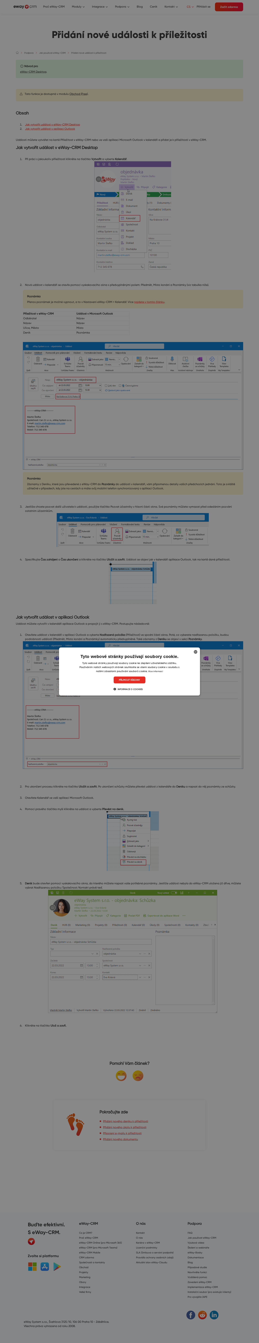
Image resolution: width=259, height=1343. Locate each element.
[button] (129, 689)
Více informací (155, 671)
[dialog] (129, 672)
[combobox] (195, 652)
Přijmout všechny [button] (129, 680)
